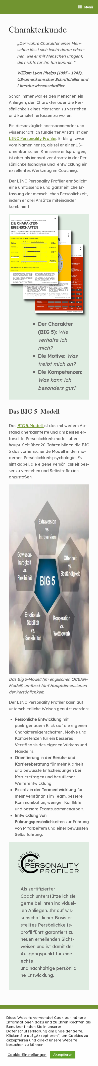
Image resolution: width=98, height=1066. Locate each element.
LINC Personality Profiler (32, 138)
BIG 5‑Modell (30, 425)
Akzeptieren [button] (62, 1054)
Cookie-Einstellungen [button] (27, 1054)
